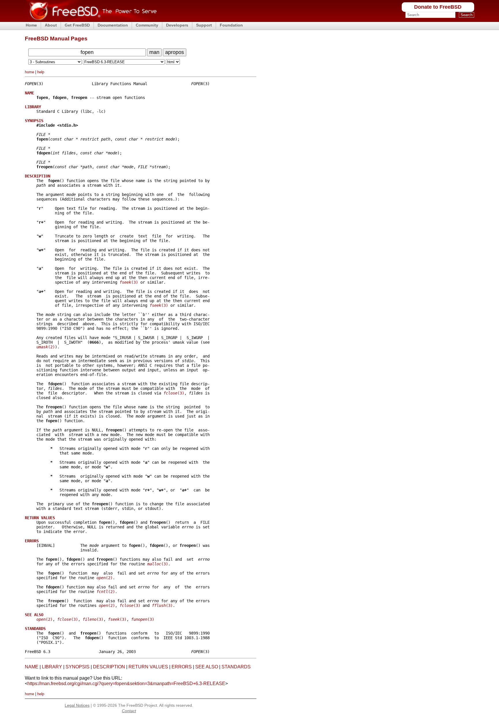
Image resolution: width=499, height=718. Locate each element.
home (29, 72)
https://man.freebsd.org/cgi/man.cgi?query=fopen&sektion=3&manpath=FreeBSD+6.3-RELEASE (126, 683)
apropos (174, 52)
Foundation (231, 25)
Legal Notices (77, 705)
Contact (129, 710)
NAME (31, 666)
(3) (129, 282)
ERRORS (182, 666)
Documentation (113, 25)
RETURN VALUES (148, 666)
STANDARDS (236, 666)
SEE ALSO (206, 666)
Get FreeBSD (77, 25)
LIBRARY (52, 666)
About (51, 25)
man (154, 52)
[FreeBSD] (91, 20)
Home (31, 25)
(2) (45, 347)
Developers (177, 25)
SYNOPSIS (78, 666)
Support (204, 25)
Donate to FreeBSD (437, 7)
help (40, 72)
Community (147, 25)
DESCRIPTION (109, 666)
